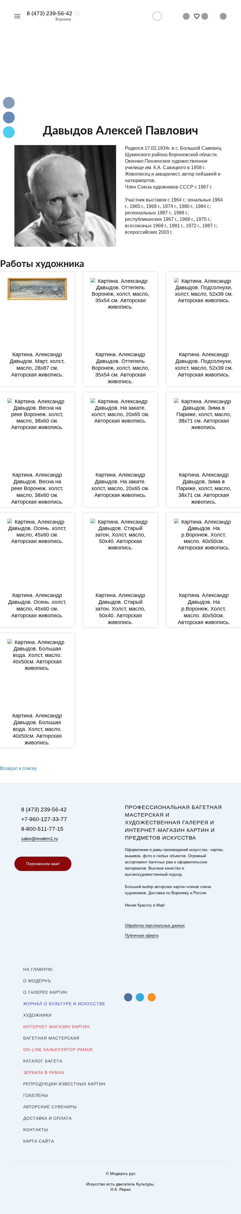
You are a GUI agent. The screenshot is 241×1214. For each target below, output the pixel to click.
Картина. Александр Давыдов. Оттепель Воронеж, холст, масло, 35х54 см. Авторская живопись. (120, 368)
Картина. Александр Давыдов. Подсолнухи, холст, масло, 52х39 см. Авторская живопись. (204, 365)
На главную (38, 969)
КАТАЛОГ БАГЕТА (42, 1061)
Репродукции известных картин (64, 1084)
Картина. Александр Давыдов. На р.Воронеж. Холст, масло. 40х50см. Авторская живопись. (204, 608)
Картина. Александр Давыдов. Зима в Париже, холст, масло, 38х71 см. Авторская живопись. (203, 488)
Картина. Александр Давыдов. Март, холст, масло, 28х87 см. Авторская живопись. (37, 365)
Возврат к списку (18, 768)
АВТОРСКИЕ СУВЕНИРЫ (50, 1106)
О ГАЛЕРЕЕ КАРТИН (45, 992)
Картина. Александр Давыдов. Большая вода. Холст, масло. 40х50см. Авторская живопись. (37, 729)
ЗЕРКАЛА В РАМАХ (43, 1072)
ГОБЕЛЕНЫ (35, 1095)
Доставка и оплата (47, 1118)
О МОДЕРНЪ (37, 980)
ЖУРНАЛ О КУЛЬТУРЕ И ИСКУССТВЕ (64, 1003)
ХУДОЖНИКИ (37, 1015)
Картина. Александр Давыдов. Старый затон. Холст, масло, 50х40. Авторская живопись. (120, 608)
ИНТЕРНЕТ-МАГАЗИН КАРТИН (56, 1026)
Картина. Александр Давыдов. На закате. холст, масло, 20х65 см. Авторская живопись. (120, 485)
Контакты (35, 1129)
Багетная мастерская (51, 1038)
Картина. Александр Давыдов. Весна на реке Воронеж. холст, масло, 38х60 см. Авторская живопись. (37, 488)
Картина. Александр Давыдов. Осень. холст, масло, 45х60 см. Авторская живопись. (37, 605)
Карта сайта (38, 1141)
